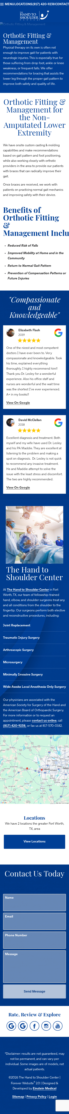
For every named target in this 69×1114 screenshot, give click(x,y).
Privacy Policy (36, 1096)
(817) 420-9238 (43, 4)
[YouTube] (57, 1026)
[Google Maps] (11, 1026)
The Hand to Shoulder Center (28, 589)
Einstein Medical (44, 1088)
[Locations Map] (34, 769)
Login (53, 1096)
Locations (23, 4)
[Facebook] (34, 1026)
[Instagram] (46, 1026)
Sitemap (18, 1096)
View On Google (18, 403)
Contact (62, 4)
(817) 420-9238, (14, 726)
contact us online (44, 720)
